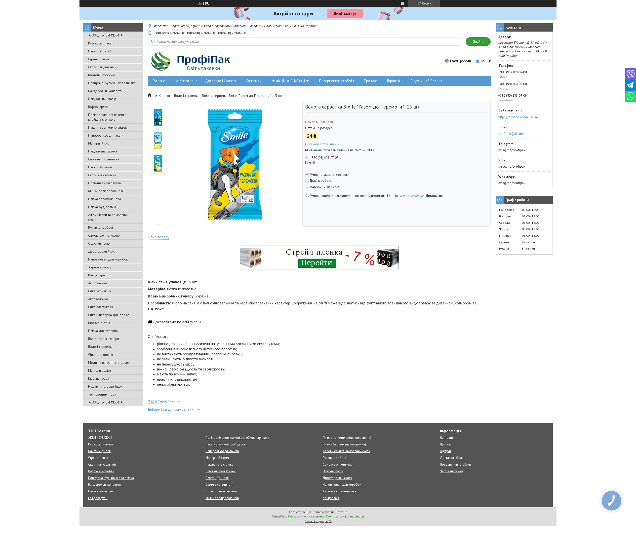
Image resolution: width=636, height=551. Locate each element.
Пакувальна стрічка (102, 151)
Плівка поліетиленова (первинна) (347, 438)
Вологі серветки (100, 346)
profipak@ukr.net (511, 133)
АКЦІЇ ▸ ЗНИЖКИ (100, 438)
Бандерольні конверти (105, 91)
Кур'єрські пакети (101, 43)
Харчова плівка (100, 267)
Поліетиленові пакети (104, 183)
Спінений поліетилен (103, 159)
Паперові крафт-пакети (222, 451)
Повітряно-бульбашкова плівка (111, 83)
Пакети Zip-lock (100, 51)
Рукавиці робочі (100, 227)
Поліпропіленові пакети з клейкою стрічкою (107, 117)
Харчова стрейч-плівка (339, 491)
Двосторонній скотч (103, 251)
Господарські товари (103, 338)
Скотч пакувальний (102, 67)
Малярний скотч (100, 143)
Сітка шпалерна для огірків (108, 315)
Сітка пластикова (100, 307)
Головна (159, 81)
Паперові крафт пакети (105, 135)
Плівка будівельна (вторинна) (344, 444)
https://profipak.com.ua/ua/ (518, 117)
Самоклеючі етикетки (104, 235)
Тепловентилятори (102, 394)
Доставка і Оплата (220, 81)
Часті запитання (451, 471)
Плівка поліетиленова (104, 199)
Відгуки (445, 451)
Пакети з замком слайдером (225, 444)
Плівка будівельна (102, 207)
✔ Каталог (184, 81)
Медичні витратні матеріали (109, 362)
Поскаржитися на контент (306, 516)
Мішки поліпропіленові (105, 191)
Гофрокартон (98, 107)
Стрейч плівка (98, 59)
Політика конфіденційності (345, 516)
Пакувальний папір (102, 99)
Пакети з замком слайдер (107, 127)
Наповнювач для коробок (108, 259)
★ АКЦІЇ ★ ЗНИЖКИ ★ (105, 35)
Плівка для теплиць (103, 331)
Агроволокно (98, 299)
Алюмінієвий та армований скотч (108, 217)
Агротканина (97, 283)
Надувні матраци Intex (105, 386)
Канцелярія (97, 275)
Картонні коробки (101, 75)
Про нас (370, 81)
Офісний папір (99, 243)
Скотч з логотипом (102, 175)
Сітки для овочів (100, 354)
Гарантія (393, 81)
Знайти (478, 41)
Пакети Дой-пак (100, 167)
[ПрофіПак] (191, 61)
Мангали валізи (99, 370)
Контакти (254, 81)
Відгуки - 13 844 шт (426, 81)
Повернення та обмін (336, 81)
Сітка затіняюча (99, 291)
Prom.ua (341, 512)
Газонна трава (98, 378)
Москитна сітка (99, 323)
